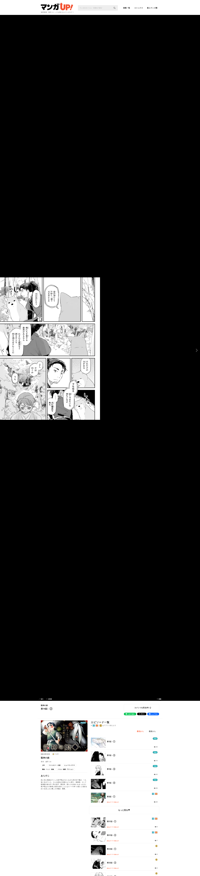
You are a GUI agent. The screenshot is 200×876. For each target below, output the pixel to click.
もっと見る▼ (124, 810)
